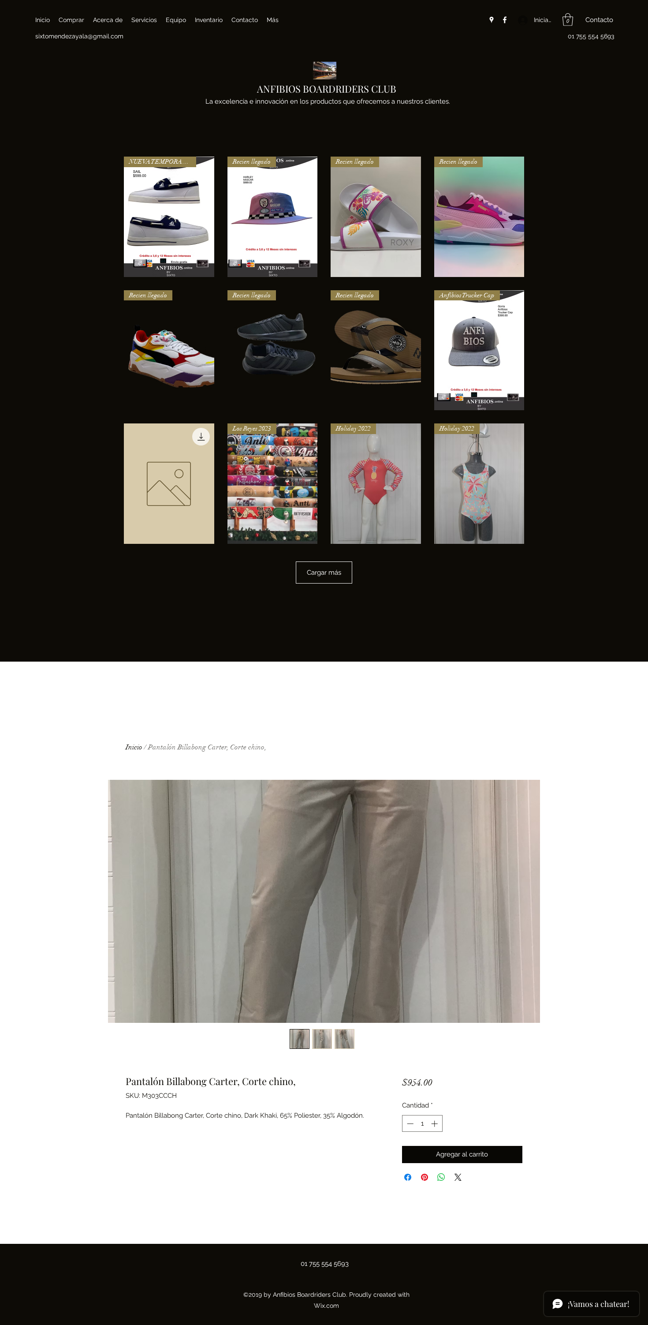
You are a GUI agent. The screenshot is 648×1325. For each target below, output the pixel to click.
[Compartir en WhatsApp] (441, 1177)
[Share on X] (458, 1177)
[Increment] (435, 1123)
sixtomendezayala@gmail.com (79, 36)
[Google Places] (491, 19)
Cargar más (324, 572)
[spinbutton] (422, 1123)
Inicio (134, 747)
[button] (567, 19)
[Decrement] (409, 1123)
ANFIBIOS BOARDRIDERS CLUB (326, 88)
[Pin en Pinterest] (424, 1177)
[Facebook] (504, 19)
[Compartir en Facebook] (407, 1177)
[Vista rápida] (169, 483)
